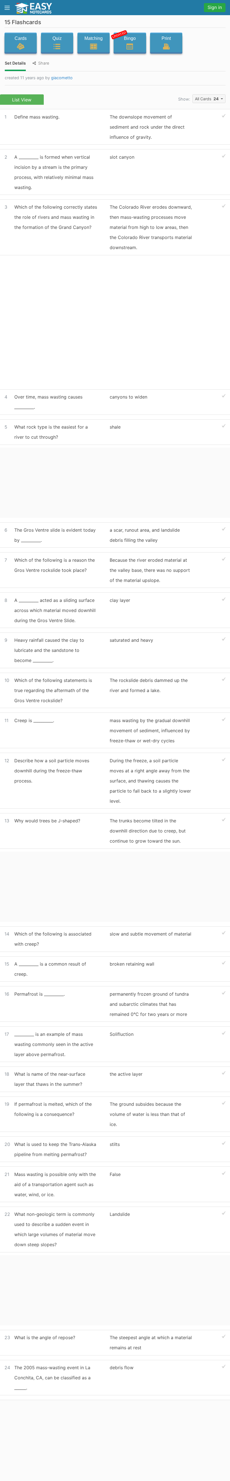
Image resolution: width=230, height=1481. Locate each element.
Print (166, 38)
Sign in (215, 7)
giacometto (62, 77)
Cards (21, 38)
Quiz (57, 38)
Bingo (125, 37)
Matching (93, 38)
